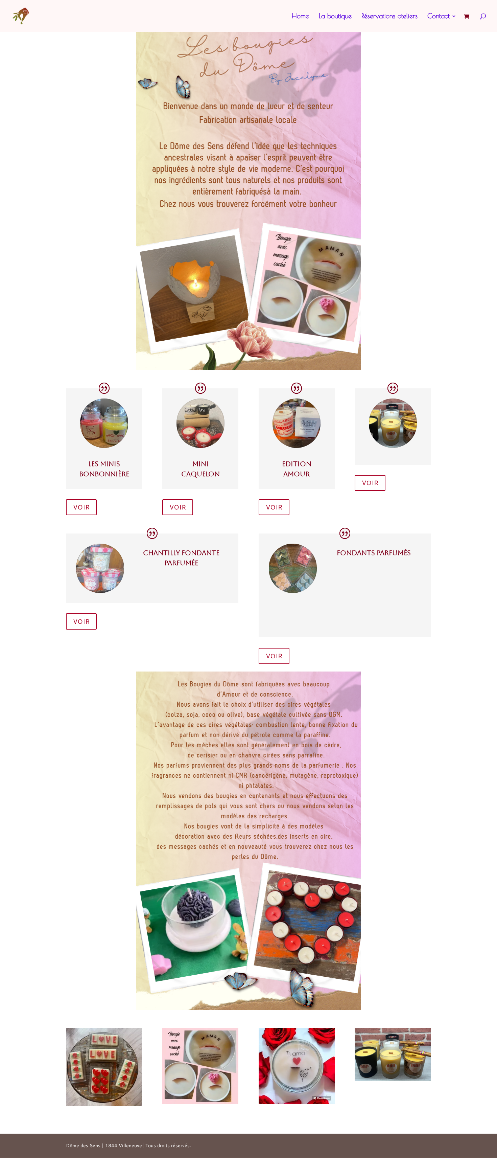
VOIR (81, 507)
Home (300, 17)
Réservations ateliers (389, 17)
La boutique (335, 17)
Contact (438, 17)
